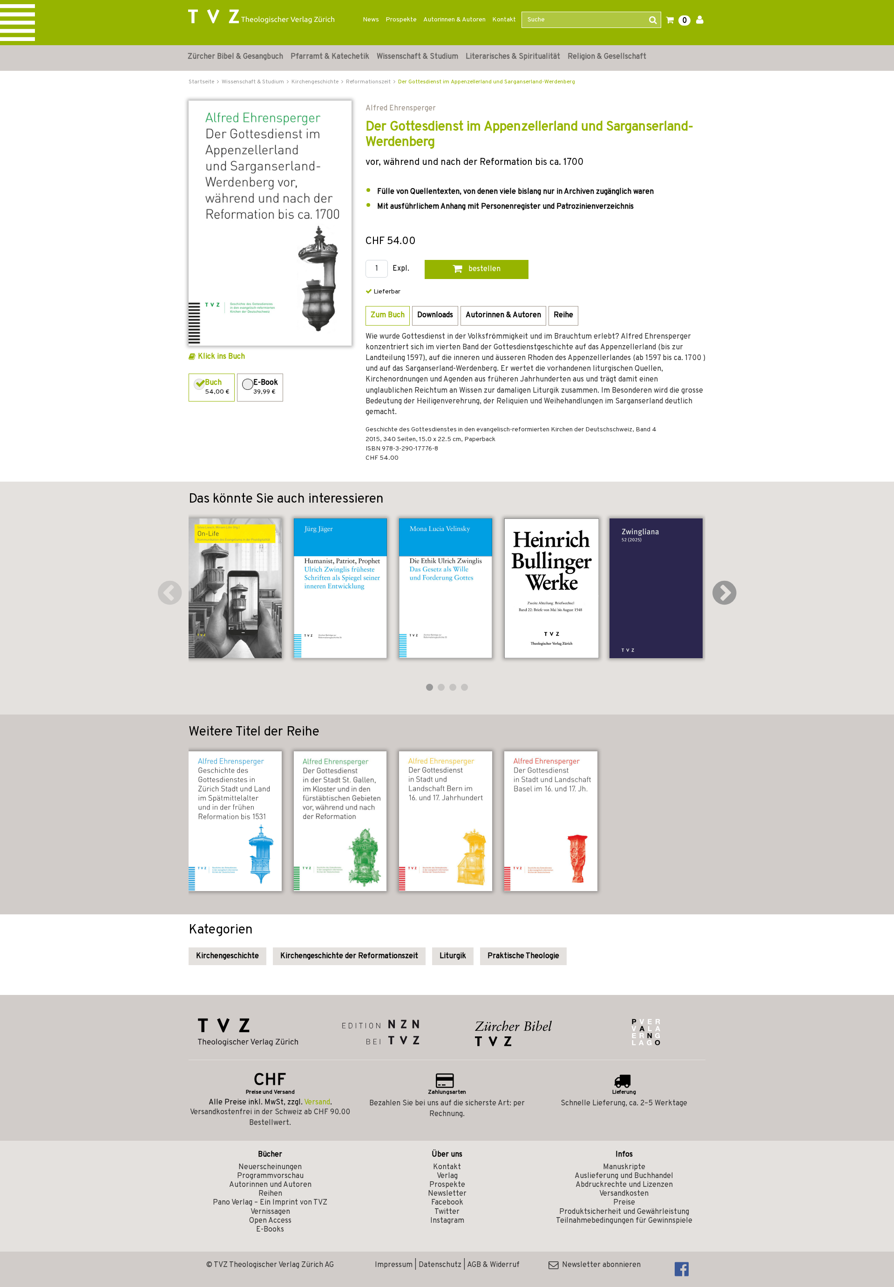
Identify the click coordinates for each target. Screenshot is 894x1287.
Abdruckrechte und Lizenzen (624, 1185)
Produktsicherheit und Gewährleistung (624, 1212)
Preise (624, 1202)
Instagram (447, 1221)
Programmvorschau (270, 1176)
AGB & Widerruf (493, 1265)
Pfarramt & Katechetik (330, 56)
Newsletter (447, 1193)
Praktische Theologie (523, 956)
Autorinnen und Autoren (270, 1185)
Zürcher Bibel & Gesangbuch (235, 56)
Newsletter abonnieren (599, 1265)
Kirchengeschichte (227, 956)
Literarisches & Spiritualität (513, 56)
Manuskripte (624, 1167)
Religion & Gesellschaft (607, 56)
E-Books (270, 1229)
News (371, 20)
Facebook (447, 1202)
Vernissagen (270, 1212)
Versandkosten (624, 1193)
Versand (317, 1102)
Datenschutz (440, 1265)
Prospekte (401, 20)
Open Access (270, 1221)
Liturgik (453, 956)
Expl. (401, 269)
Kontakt (504, 20)
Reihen (270, 1193)
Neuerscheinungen (270, 1167)
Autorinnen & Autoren (454, 20)
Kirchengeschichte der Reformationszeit (349, 956)
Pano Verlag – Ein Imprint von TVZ (270, 1202)
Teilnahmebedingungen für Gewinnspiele (624, 1221)
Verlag (447, 1176)
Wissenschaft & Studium (417, 56)
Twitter (447, 1212)
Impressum (394, 1265)
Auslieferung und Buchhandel (624, 1176)
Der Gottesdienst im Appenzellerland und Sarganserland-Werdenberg (486, 82)
